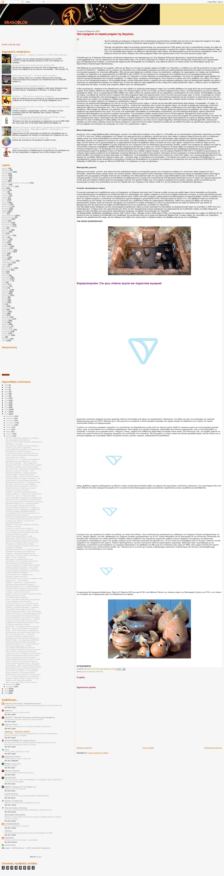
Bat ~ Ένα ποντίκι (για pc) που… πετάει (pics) (20, 634)
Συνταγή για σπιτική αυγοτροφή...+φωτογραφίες (21, 840)
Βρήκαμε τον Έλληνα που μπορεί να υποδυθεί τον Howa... (24, 594)
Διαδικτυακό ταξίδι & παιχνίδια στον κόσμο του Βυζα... (22, 588)
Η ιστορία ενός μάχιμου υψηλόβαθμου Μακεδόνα (21, 511)
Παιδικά (5, 284)
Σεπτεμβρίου (10, 423)
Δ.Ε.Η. (4, 199)
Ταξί (3, 304)
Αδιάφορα (5, 170)
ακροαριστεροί (7, 172)
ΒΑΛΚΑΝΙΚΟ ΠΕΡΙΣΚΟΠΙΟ (15, 815)
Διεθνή (4, 212)
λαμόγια (5, 264)
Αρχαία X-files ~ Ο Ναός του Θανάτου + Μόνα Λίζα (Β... (23, 555)
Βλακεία (5, 185)
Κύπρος (5, 257)
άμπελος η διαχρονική (14, 801)
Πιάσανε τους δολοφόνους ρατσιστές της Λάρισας (21, 657)
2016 (7, 407)
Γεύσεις (4, 194)
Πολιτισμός (6, 295)
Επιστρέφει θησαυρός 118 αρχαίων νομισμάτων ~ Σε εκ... (23, 478)
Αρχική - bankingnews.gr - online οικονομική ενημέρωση (27, 848)
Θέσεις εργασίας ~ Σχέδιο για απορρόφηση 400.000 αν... (23, 665)
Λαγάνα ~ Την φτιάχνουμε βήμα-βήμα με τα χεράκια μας (23, 599)
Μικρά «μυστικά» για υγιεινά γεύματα (17, 515)
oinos (7, 750)
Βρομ (4, 188)
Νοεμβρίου (10, 418)
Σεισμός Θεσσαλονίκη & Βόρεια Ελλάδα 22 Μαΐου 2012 (33, 65)
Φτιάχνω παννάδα (11, 766)
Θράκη (4, 237)
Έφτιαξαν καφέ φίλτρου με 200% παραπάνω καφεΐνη (22, 540)
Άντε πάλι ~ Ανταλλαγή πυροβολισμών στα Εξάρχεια (22, 438)
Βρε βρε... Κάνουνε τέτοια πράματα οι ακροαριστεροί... (22, 455)
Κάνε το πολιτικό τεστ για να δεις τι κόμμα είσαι (30, 138)
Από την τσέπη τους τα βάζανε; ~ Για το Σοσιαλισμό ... (22, 670)
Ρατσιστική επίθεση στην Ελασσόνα (17, 572)
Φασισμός (5, 317)
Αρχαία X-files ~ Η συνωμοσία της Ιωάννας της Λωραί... (23, 626)
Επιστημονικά (7, 226)
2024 (7, 389)
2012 (7, 689)
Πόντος (4, 297)
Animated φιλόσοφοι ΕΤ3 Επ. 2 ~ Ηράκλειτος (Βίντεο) (22, 644)
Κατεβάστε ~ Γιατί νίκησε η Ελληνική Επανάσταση (21, 492)
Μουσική (5, 275)
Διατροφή (5, 208)
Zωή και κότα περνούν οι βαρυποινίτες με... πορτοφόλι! (23, 619)
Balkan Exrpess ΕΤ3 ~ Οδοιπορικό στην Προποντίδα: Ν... (24, 499)
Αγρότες (5, 168)
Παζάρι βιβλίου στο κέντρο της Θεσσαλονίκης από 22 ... (23, 638)
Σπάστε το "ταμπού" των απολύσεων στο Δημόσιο (21, 661)
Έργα (4, 228)
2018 (7, 403)
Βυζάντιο (5, 190)
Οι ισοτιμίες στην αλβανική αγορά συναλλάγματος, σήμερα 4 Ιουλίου (28, 810)
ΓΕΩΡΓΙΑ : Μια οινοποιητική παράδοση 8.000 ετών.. (23, 803)
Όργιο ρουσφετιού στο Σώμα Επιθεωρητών (19, 563)
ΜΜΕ (4, 274)
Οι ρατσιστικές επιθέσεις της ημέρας (17, 534)
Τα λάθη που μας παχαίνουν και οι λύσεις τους (20, 521)
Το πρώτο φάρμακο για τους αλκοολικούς (18, 601)
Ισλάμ (4, 243)
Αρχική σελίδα (148, 748)
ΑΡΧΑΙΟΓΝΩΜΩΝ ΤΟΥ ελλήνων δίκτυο (20, 741)
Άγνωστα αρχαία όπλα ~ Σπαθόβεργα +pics (19, 574)
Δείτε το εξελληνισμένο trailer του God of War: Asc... (22, 682)
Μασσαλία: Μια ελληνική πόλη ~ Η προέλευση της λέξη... (23, 482)
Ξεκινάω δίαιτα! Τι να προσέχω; (15, 457)
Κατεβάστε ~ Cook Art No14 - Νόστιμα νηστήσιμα (21, 582)
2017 (7, 405)
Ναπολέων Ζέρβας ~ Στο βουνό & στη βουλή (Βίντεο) (22, 476)
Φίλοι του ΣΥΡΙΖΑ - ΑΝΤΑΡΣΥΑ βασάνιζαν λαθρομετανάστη (24, 442)
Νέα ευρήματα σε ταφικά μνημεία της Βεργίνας (20, 544)
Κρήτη (4, 255)
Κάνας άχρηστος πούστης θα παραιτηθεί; (18, 451)
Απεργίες (5, 177)
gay (3, 337)
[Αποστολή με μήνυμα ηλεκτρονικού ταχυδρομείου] (117, 669)
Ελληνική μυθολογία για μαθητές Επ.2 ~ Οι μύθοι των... (23, 507)
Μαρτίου (9, 436)
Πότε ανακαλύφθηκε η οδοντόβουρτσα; (18, 440)
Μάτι (3, 272)
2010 (7, 693)
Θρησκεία (5, 239)
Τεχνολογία (6, 308)
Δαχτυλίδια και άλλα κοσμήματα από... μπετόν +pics (22, 486)
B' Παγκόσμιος (7, 330)
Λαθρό (4, 259)
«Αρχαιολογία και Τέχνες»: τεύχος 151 (18, 759)
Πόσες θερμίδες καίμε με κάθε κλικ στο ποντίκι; (20, 609)
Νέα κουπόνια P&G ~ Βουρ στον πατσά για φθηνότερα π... (24, 469)
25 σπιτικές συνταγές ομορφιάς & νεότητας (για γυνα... (22, 590)
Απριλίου (9, 434)
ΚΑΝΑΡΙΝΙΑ (9, 838)
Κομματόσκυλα (7, 250)
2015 (7, 409)
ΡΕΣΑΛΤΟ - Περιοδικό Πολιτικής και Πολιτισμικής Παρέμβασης (30, 717)
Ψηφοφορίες (6, 326)
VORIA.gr (8, 831)
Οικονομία (5, 279)
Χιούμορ (5, 321)
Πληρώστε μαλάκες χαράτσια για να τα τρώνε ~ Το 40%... (23, 659)
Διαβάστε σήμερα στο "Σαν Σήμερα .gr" (20, 787)
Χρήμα (4, 322)
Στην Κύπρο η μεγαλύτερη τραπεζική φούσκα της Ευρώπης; (24, 501)
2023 (7, 392)
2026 (7, 385)
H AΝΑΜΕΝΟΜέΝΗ (12, 824)
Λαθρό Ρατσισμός (8, 261)
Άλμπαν (5, 176)
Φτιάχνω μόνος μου (13, 764)
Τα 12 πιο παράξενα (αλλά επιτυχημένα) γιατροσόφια (22, 532)
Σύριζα (4, 303)
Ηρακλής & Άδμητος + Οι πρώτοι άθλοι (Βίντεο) (20, 672)
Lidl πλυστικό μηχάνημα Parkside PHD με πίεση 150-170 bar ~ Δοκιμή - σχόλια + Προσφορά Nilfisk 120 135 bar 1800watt (39, 118)
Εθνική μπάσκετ (8, 217)
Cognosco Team (11, 724)
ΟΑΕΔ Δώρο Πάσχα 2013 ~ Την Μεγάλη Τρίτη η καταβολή (34, 76)
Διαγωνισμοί (6, 206)
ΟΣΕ (3, 283)
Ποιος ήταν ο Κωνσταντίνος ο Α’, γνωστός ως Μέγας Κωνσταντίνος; (28, 726)
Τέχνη (4, 306)
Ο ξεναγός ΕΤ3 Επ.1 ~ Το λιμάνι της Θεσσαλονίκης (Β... (23, 459)
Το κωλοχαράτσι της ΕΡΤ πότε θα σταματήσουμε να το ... (23, 513)
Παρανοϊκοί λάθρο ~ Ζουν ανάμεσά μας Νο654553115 (22, 640)
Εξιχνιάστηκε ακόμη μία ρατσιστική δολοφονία (20, 584)
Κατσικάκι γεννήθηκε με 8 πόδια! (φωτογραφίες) (21, 642)
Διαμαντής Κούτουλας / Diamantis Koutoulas (23, 703)
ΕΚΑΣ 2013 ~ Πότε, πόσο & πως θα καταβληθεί (20, 484)
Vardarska (5, 339)
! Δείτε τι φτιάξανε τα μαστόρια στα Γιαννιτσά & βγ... (21, 651)
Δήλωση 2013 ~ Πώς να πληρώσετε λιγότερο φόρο (22, 561)
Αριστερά (5, 179)
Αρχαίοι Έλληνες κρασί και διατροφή (15, 183)
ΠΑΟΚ (4, 288)
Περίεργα (5, 292)
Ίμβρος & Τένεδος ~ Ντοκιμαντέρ (16, 557)
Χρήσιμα (5, 324)
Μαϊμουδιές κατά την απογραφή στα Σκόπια (29, 86)
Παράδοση (6, 290)
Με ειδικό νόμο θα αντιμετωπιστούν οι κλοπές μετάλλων (23, 674)
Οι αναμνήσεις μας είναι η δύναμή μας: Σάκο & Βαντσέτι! (24, 719)
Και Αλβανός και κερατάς (13, 526)
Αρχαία (84, 671)
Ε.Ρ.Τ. (4, 214)
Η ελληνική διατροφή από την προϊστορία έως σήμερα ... (23, 617)
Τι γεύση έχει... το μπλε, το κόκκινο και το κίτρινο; (21, 496)
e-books (5, 333)
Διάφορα (5, 210)
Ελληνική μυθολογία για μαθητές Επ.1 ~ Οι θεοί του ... (22, 569)
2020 (7, 398)
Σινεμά (4, 301)
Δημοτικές (5, 205)
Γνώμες (4, 197)
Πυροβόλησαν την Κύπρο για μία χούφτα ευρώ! (20, 551)
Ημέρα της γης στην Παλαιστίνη (15, 789)
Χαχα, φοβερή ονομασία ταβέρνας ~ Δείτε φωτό (20, 647)
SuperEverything (11, 794)
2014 (7, 412)
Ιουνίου (9, 429)
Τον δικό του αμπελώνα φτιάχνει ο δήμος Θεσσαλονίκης (23, 611)
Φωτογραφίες (7, 319)
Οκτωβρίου (10, 421)
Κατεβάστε (6, 246)
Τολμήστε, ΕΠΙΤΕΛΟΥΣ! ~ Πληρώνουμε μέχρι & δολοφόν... (24, 613)
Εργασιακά (6, 230)
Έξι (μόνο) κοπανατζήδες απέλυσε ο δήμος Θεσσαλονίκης (24, 517)
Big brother (6, 332)
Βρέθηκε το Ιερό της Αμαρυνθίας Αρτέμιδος (19, 680)
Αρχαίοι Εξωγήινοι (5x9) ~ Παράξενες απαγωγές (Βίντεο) (23, 667)
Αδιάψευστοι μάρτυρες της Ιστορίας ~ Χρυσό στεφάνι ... (23, 567)
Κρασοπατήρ (92, 669)
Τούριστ (5, 312)
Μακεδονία (99, 671)
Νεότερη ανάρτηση (84, 748)
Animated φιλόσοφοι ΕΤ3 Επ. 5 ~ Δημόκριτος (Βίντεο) (22, 503)
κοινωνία (5, 248)
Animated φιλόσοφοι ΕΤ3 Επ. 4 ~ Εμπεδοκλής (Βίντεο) (23, 549)
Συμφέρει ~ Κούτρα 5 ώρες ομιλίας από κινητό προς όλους (34, 148)
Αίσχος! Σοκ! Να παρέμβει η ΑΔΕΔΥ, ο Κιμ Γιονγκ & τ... (22, 542)
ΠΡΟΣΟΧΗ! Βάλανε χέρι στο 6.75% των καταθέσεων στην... (25, 578)
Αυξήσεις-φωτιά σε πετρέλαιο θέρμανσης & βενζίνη (21, 480)
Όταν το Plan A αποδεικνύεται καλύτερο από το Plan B (22, 519)
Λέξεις (4, 266)
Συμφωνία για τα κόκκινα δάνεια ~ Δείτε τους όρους (21, 621)
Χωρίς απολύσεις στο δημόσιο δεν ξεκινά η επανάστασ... (23, 649)
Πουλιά (4, 299)
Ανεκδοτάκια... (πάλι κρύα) (14, 444)
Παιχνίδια (5, 286)
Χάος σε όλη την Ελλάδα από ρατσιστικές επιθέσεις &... (23, 615)
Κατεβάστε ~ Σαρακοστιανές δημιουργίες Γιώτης (20, 553)
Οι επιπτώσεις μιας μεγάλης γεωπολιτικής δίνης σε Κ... (23, 453)
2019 (7, 401)
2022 (7, 394)
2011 (7, 691)
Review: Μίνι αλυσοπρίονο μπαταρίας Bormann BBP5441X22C (27, 796)
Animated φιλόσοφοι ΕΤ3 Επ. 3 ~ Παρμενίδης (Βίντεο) (22, 586)
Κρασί (4, 254)
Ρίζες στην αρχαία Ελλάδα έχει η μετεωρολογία (20, 505)
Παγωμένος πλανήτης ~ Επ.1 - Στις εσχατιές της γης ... (23, 603)
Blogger (38, 857)
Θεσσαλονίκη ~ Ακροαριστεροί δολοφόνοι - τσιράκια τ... (23, 605)
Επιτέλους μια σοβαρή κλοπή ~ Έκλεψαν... (19, 646)
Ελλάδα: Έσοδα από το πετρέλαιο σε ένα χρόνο (21, 488)
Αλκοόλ (5, 174)
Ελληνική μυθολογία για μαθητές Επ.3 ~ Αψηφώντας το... (23, 449)
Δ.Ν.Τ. (4, 201)
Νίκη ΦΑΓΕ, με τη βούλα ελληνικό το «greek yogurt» (22, 467)
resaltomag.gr (10, 845)
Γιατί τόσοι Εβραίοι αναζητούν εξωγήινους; (19, 773)
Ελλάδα (5, 221)
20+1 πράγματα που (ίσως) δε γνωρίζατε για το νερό (22, 530)
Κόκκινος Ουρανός (12, 771)
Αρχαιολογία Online (12, 757)
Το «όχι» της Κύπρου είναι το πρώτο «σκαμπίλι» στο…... (23, 546)
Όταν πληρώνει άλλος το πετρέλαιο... (17, 597)
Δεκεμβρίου (10, 416)
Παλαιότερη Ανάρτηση (213, 748)
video (4, 341)
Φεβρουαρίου (11, 684)
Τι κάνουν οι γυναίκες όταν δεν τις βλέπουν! (19, 528)
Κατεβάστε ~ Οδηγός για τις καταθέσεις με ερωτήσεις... (22, 524)
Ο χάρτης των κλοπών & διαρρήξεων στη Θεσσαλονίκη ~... (24, 653)
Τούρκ (4, 313)
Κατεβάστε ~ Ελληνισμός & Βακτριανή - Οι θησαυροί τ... (23, 607)
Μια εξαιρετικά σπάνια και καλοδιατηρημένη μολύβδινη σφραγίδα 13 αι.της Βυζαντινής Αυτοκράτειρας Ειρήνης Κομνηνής (30, 744)
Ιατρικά (4, 241)
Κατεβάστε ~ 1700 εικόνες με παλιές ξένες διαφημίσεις (33, 96)
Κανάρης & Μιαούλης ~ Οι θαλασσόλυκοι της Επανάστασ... (24, 494)
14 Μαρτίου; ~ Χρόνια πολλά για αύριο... (18, 592)
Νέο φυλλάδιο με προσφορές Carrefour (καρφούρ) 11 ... (23, 669)
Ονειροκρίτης (7, 281)
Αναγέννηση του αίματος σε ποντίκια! (17, 490)
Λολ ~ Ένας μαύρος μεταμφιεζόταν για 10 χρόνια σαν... (23, 676)
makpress (8, 710)
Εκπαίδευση (6, 219)
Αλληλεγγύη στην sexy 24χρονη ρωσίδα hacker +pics (23, 632)
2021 (7, 396)
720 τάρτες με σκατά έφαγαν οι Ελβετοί (18, 624)
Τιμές (4, 310)
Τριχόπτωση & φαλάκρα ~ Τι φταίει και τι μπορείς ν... (22, 472)
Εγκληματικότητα (8, 215)
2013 (7, 414)
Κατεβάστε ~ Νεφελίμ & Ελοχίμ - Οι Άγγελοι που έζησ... (23, 678)
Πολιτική (5, 293)
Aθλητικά (5, 328)
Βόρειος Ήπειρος (8, 186)
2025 (7, 387)
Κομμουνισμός (7, 252)
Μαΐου (8, 432)
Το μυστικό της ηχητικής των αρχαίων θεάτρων (20, 636)
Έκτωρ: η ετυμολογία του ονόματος (17, 826)
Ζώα (3, 234)
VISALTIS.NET (10, 778)
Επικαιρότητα (7, 225)
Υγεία (4, 315)
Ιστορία (4, 244)
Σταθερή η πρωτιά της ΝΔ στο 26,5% (17, 712)
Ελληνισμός (6, 223)
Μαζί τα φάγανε (8, 268)
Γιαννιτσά (5, 196)
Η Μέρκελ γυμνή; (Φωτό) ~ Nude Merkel (18, 447)
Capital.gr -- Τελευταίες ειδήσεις (17, 732)
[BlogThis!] (119, 669)
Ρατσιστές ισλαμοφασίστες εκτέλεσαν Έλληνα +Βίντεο (22, 655)
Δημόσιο (5, 203)
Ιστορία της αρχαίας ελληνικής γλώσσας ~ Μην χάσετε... (23, 663)
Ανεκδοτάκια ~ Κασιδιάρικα (14, 547)
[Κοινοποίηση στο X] (121, 669)
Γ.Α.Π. (4, 192)
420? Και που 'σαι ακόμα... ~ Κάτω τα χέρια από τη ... (22, 463)
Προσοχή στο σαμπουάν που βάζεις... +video (20, 471)
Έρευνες (5, 232)
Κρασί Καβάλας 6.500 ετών (14, 523)
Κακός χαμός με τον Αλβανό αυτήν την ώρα (19, 559)
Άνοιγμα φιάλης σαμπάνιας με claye (17, 752)
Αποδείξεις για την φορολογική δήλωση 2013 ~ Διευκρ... (23, 622)
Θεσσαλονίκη (91, 671)
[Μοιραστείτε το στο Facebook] (124, 669)
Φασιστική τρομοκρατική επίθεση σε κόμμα (19, 536)
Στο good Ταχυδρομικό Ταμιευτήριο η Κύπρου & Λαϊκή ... (23, 571)
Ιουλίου (9, 427)
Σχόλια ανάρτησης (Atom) (98, 753)
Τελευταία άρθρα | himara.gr (16, 808)
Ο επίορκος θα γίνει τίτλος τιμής (15, 596)
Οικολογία (5, 277)
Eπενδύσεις (6, 335)
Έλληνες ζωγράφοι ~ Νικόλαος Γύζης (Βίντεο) (20, 474)
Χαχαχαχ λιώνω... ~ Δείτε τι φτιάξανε (17, 580)
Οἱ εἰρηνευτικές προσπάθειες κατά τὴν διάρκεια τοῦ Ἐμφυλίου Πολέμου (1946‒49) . (33, 705)
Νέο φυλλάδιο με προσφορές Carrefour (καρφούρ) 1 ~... (23, 446)
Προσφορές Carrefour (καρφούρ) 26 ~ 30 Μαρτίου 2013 (23, 509)
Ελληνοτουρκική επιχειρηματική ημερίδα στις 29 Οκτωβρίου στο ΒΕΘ (28, 833)
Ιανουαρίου (10, 687)
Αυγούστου (10, 425)
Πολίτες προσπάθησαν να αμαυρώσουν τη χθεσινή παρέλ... (24, 497)
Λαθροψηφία (6, 263)
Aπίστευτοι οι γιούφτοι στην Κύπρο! (16, 576)
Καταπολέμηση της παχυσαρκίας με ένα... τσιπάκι (21, 461)
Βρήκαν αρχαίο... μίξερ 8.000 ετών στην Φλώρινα (21, 538)
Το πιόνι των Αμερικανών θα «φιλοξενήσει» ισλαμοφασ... (23, 565)
